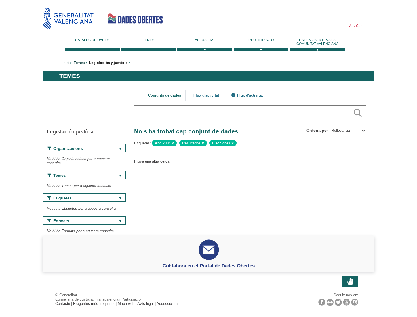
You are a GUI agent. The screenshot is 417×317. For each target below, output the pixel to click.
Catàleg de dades (92, 40)
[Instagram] (354, 302)
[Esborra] (173, 143)
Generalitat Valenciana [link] (68, 18)
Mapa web (126, 303)
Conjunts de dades (164, 95)
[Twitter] (338, 302)
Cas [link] (358, 25)
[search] (358, 112)
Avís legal (145, 303)
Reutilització (261, 40)
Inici (66, 63)
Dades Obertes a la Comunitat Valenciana (317, 42)
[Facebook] (321, 302)
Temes (148, 40)
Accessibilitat (168, 303)
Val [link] (351, 25)
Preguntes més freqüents (94, 303)
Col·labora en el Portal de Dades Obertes (209, 266)
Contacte (62, 303)
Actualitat (205, 40)
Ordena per (317, 130)
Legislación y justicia (108, 63)
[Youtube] (346, 302)
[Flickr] (330, 302)
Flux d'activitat (206, 95)
